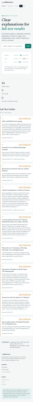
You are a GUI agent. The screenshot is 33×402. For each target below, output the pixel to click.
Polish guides (5, 369)
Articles (4, 6)
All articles (4, 367)
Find (28, 46)
